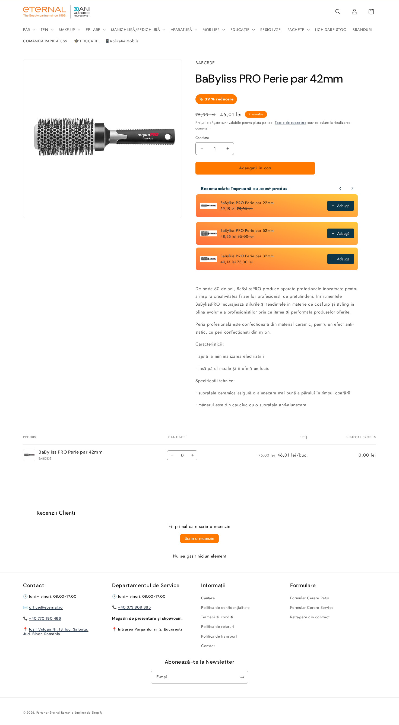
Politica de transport (219, 636)
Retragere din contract (309, 617)
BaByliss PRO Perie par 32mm (247, 256)
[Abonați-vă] (242, 677)
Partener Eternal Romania (54, 712)
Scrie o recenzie (199, 538)
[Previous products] (340, 188)
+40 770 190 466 (45, 618)
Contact (207, 645)
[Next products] (352, 188)
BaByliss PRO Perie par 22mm (247, 202)
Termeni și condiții (218, 617)
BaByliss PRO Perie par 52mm (247, 230)
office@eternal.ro (46, 607)
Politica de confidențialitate (225, 607)
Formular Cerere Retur (310, 598)
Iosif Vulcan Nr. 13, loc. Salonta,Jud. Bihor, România (55, 632)
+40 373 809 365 (134, 607)
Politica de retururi (217, 626)
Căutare (208, 598)
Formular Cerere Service (312, 607)
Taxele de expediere (290, 122)
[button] (28, 29)
